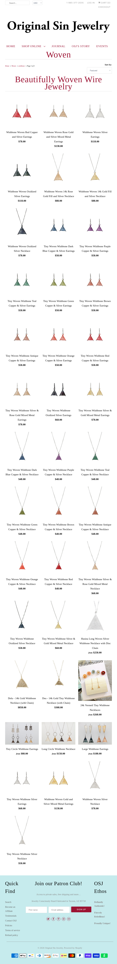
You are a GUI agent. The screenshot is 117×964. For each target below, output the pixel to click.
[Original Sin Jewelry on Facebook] (53, 919)
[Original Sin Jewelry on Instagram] (63, 919)
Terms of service (12, 930)
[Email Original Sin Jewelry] (69, 919)
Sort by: (108, 65)
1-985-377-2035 (75, 3)
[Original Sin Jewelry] (58, 27)
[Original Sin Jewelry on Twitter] (48, 919)
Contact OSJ (11, 920)
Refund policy (11, 935)
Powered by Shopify (73, 948)
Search (8, 902)
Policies (8, 925)
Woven (58, 54)
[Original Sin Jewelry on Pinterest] (58, 919)
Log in (91, 3)
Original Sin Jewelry (54, 948)
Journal (58, 46)
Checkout (104, 7)
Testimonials (10, 916)
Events (102, 46)
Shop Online (32, 46)
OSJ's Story (81, 46)
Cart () (105, 3)
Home (10, 46)
